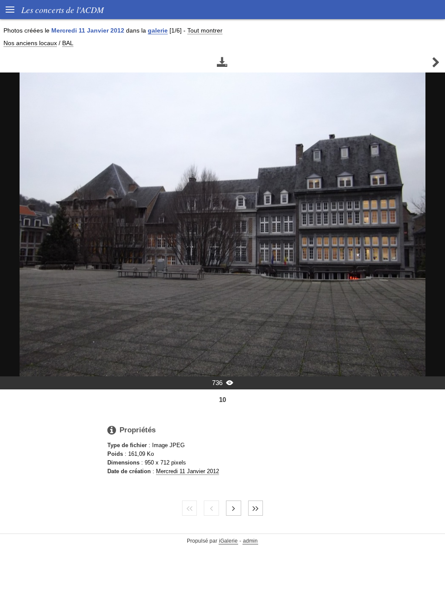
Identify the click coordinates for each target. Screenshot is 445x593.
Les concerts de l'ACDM (62, 9)
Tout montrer (204, 30)
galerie (158, 30)
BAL (67, 43)
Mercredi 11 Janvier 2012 (187, 471)
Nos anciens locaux (30, 43)
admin (250, 541)
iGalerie (228, 541)
